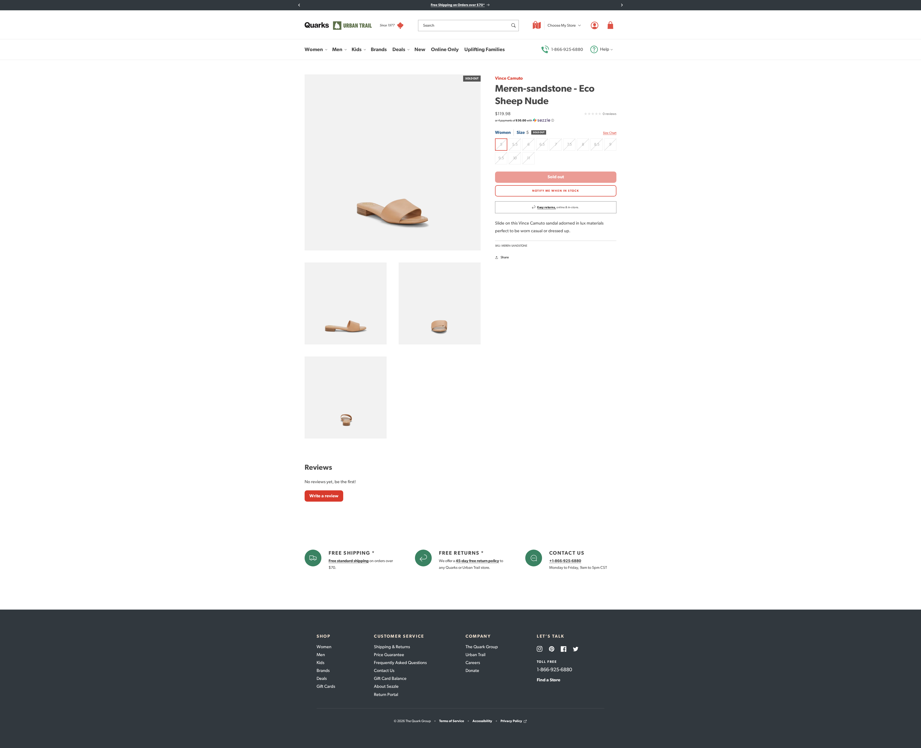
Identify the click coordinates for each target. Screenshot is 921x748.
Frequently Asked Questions (400, 662)
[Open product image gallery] (393, 162)
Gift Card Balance (390, 678)
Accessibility (482, 721)
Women (324, 646)
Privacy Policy (511, 721)
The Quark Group (482, 646)
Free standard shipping (349, 560)
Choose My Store (562, 25)
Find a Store (548, 680)
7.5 (571, 146)
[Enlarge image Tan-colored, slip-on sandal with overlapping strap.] (440, 303)
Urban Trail (475, 654)
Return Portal (386, 694)
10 (517, 160)
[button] (610, 25)
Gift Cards (326, 686)
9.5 (502, 160)
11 (531, 160)
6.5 (543, 146)
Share (505, 257)
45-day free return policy (477, 560)
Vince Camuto (509, 78)
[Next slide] (621, 5)
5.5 (516, 146)
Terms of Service (451, 721)
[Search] (513, 25)
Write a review (323, 496)
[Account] (595, 25)
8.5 (598, 146)
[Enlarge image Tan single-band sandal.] (346, 397)
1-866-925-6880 (567, 49)
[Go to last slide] (299, 5)
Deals (322, 678)
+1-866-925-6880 (565, 560)
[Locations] (537, 25)
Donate (472, 670)
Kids (320, 662)
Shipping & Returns (392, 646)
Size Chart (609, 133)
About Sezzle (386, 686)
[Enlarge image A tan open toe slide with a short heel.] (346, 303)
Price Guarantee (389, 654)
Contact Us (384, 670)
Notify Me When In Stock (555, 190)
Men (321, 654)
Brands (323, 670)
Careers (473, 662)
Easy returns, (546, 207)
